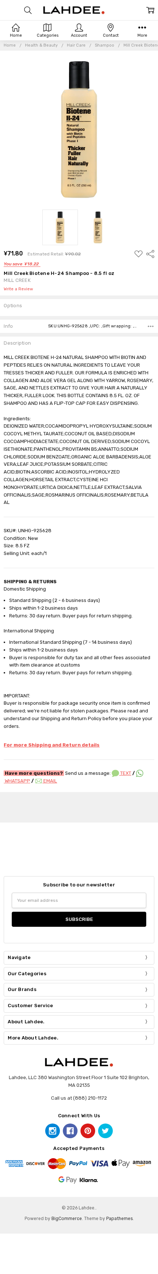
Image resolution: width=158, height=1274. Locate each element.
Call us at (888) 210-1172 (79, 1098)
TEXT (125, 773)
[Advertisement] (79, 806)
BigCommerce (66, 1218)
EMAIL (49, 781)
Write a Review (18, 289)
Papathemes (119, 1218)
